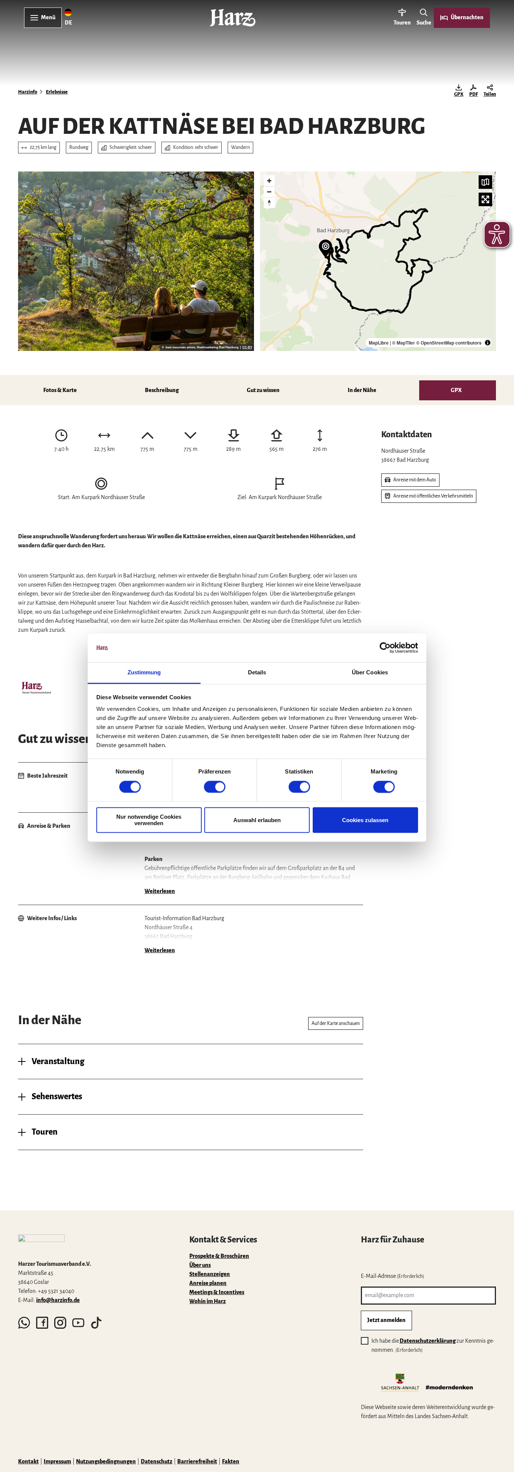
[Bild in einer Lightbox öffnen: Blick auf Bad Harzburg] (136, 261)
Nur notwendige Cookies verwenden (148, 820)
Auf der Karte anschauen (336, 1023)
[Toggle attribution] (487, 342)
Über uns (200, 1265)
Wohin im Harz (207, 1301)
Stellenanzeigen (209, 1274)
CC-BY (247, 347)
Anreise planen (208, 1283)
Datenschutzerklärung (428, 1341)
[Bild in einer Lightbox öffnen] (36, 689)
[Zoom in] (269, 180)
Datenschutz (156, 1461)
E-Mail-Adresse (392, 1276)
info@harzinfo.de (58, 1300)
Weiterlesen (159, 891)
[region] (378, 261)
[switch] (214, 787)
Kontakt (28, 1461)
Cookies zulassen (365, 820)
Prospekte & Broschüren (219, 1256)
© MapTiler (403, 342)
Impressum (57, 1461)
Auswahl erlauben (257, 820)
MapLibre (379, 342)
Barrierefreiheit (197, 1461)
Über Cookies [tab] (370, 672)
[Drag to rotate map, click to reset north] (269, 202)
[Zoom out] (269, 191)
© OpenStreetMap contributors (449, 342)
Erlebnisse (57, 92)
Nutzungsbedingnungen (106, 1461)
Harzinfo (27, 92)
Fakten (230, 1461)
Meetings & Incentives (216, 1292)
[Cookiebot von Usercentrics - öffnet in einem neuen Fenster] (385, 647)
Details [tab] (257, 672)
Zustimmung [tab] (144, 672)
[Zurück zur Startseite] (233, 18)
